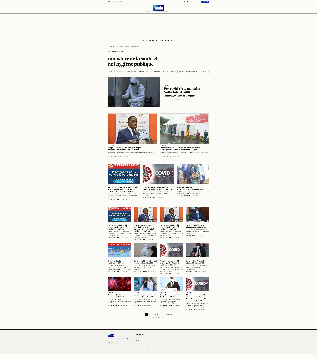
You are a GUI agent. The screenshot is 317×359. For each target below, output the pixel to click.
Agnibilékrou (164, 40)
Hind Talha (169, 99)
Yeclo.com (111, 46)
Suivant (169, 314)
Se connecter (196, 1)
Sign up (138, 338)
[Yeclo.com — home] (158, 8)
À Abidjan (157, 71)
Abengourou (153, 40)
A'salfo (173, 71)
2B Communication (130, 71)
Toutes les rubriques (115, 71)
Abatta (181, 71)
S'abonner (205, 1)
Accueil (144, 40)
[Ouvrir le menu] (109, 2)
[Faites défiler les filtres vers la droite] (208, 71)
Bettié (173, 40)
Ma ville (138, 340)
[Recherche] (184, 2)
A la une (165, 71)
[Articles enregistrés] (187, 2)
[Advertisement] (158, 26)
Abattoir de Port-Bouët (193, 71)
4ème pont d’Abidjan (145, 71)
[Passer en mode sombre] (190, 2)
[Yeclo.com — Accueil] (111, 335)
